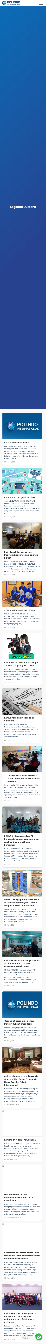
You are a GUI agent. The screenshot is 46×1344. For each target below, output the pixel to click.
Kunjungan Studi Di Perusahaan (20, 1139)
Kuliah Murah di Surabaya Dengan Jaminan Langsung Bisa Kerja (21, 664)
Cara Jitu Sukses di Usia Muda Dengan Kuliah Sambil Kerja (19, 1022)
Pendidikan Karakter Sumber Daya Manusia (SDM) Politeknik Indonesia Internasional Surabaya (22, 1255)
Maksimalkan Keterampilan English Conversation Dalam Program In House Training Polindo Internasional (21, 1080)
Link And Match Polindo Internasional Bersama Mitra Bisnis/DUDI (18, 1197)
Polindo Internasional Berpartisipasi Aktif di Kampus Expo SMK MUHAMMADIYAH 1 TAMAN (22, 963)
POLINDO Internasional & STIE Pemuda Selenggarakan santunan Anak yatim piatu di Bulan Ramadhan (21, 840)
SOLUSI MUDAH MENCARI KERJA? (20, 610)
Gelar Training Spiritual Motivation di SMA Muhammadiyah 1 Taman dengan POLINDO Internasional (21, 902)
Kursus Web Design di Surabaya (20, 497)
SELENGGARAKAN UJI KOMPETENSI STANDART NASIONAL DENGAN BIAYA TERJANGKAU (22, 778)
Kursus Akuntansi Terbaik (17, 442)
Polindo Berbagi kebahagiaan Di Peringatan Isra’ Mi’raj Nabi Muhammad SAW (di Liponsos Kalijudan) (20, 1318)
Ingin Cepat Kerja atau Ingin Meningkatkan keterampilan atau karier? (21, 555)
